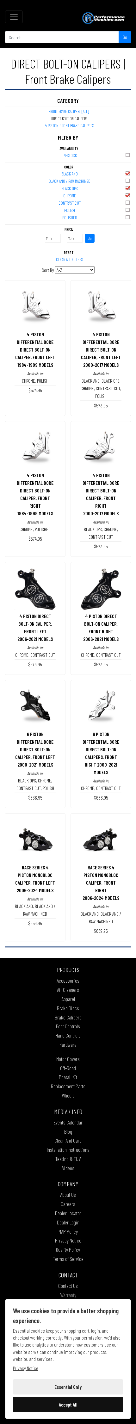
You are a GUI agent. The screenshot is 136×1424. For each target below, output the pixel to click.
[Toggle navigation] (14, 16)
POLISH (69, 210)
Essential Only (68, 1387)
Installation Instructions (68, 1149)
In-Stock (70, 155)
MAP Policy (68, 1231)
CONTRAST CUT (70, 203)
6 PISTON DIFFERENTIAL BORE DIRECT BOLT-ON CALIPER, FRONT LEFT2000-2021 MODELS (35, 749)
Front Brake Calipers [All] (69, 111)
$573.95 (101, 405)
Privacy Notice (68, 1240)
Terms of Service (68, 1259)
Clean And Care (68, 1140)
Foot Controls (68, 1026)
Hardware (68, 1044)
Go (125, 37)
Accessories (68, 980)
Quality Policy (68, 1249)
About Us (68, 1194)
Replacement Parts (68, 1086)
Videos (68, 1168)
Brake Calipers (68, 1017)
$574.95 (35, 390)
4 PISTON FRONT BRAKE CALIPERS (69, 125)
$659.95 (35, 923)
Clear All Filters (69, 259)
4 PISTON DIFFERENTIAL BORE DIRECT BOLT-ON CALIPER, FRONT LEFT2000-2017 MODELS (101, 349)
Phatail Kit (68, 1077)
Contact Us (68, 1285)
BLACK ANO (69, 173)
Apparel (68, 999)
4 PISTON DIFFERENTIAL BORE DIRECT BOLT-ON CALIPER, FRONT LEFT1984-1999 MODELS (35, 349)
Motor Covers (68, 1059)
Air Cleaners (68, 989)
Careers (68, 1204)
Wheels (68, 1095)
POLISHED (69, 217)
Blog (68, 1131)
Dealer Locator (68, 1213)
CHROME (69, 195)
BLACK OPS (69, 188)
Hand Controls (68, 1035)
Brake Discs (68, 1008)
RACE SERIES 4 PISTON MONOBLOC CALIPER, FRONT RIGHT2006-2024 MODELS (101, 882)
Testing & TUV (68, 1159)
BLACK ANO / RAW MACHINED (69, 181)
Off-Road (68, 1068)
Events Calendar (68, 1122)
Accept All (68, 1404)
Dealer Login (68, 1222)
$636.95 (35, 797)
